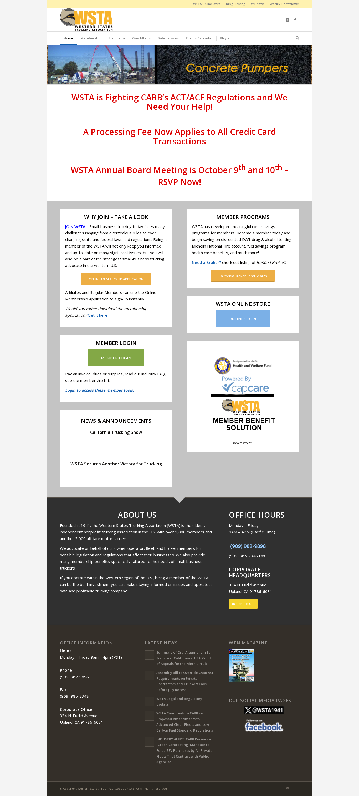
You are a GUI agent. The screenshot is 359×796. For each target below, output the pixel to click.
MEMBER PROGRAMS (243, 216)
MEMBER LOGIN (116, 342)
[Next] (307, 65)
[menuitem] (207, 4)
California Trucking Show (116, 432)
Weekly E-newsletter (284, 4)
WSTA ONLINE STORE (243, 303)
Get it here (97, 315)
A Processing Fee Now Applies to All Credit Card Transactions (179, 136)
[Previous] (51, 65)
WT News (257, 4)
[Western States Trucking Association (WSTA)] (87, 19)
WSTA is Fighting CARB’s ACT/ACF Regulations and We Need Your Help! (179, 102)
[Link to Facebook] (295, 20)
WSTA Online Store (206, 4)
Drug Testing (235, 4)
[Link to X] (287, 20)
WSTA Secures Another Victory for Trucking (116, 464)
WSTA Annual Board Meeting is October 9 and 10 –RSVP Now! (179, 175)
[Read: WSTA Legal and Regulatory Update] (149, 701)
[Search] (295, 38)
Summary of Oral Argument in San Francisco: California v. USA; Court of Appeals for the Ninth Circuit (184, 658)
